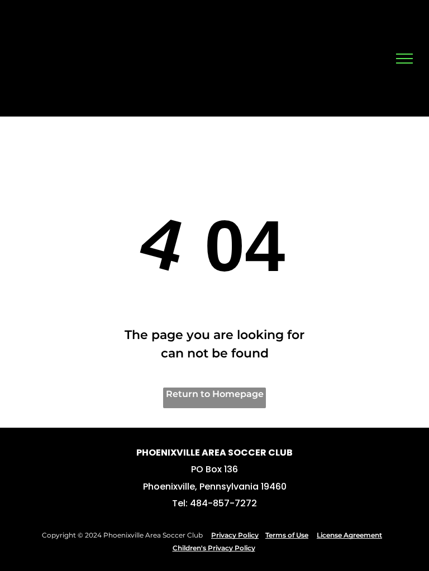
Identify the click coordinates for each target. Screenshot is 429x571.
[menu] (404, 58)
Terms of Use (286, 535)
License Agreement (349, 535)
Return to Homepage (215, 394)
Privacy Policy (235, 535)
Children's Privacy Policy (214, 548)
